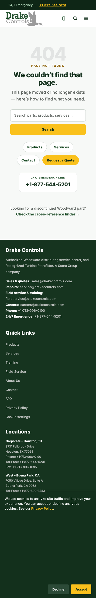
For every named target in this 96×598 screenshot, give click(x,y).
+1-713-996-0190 (31, 310)
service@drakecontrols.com (41, 287)
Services (61, 147)
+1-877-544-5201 (52, 5)
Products (34, 147)
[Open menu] (86, 18)
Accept (81, 589)
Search (48, 129)
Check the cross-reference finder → (48, 214)
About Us (13, 381)
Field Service (16, 371)
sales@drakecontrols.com (51, 281)
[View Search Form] (75, 18)
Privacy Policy (17, 408)
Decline (58, 589)
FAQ (9, 399)
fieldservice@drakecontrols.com (31, 299)
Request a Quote (61, 160)
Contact (28, 160)
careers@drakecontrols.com (42, 305)
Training (12, 362)
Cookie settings (18, 417)
